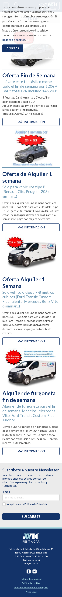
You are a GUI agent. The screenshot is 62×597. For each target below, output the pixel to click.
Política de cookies (31, 583)
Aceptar (12, 48)
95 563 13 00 (23, 556)
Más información (31, 122)
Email (6, 492)
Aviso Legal (31, 591)
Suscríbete (31, 516)
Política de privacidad (31, 578)
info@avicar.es (31, 563)
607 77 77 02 (34, 559)
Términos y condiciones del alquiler (31, 587)
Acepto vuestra (27, 503)
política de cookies (13, 39)
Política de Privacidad (36, 503)
